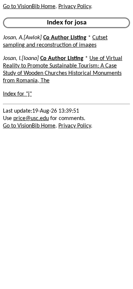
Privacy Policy (74, 7)
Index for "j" (17, 94)
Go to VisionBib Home (29, 7)
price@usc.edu (31, 119)
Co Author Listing (64, 38)
